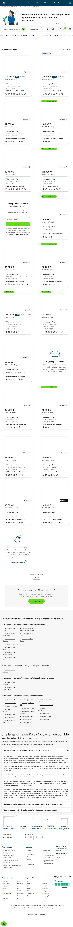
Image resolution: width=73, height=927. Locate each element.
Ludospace (30, 864)
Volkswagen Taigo (10, 714)
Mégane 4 (46, 891)
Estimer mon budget (18, 562)
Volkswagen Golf (27, 719)
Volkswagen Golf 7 (10, 717)
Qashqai (46, 896)
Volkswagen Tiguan (11, 706)
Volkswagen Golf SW (46, 705)
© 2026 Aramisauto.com (36, 915)
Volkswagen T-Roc (10, 700)
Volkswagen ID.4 (27, 723)
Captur (29, 896)
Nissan (5, 898)
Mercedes (20, 893)
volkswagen (26, 7)
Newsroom (6, 863)
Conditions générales (17, 906)
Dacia (5, 891)
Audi (4, 896)
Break (29, 859)
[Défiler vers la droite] (48, 29)
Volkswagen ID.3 (45, 713)
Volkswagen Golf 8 (10, 703)
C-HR (45, 881)
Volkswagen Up (44, 719)
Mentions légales (32, 906)
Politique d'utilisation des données (51, 906)
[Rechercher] (23, 29)
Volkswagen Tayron (28, 700)
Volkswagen (7, 893)
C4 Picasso (30, 893)
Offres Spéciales (48, 855)
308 (28, 886)
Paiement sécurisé (34, 908)
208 (28, 881)
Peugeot (6, 883)
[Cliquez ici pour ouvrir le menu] (70, 3)
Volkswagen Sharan (46, 716)
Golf (44, 886)
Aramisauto (5, 7)
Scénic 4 (46, 893)
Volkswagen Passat (28, 708)
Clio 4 (45, 883)
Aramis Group (8, 868)
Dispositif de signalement (51, 908)
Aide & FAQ (7, 858)
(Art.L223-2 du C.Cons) (21, 234)
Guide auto (47, 858)
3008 (29, 888)
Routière (30, 857)
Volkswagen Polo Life (11, 644)
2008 (29, 883)
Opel (5, 888)
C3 (28, 891)
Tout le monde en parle (10, 860)
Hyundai (20, 883)
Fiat (18, 881)
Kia (18, 886)
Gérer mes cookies (20, 908)
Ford (18, 888)
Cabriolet (46, 853)
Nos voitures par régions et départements (48, 861)
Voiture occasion (15, 7)
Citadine (30, 850)
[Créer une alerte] (4, 923)
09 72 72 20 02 (8, 837)
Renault (5, 881)
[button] (40, 29)
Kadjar (45, 888)
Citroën (5, 886)
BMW (19, 891)
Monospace (30, 862)
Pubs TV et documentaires (12, 865)
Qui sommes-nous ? (9, 850)
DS (18, 898)
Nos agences (7, 853)
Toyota (19, 896)
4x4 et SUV (47, 850)
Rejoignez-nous (8, 855)
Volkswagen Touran (28, 716)
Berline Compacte (30, 853)
